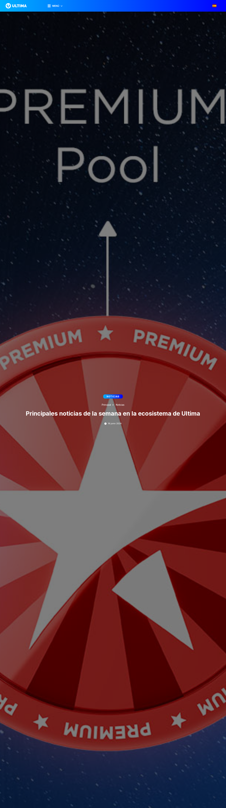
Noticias (120, 404)
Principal (106, 404)
